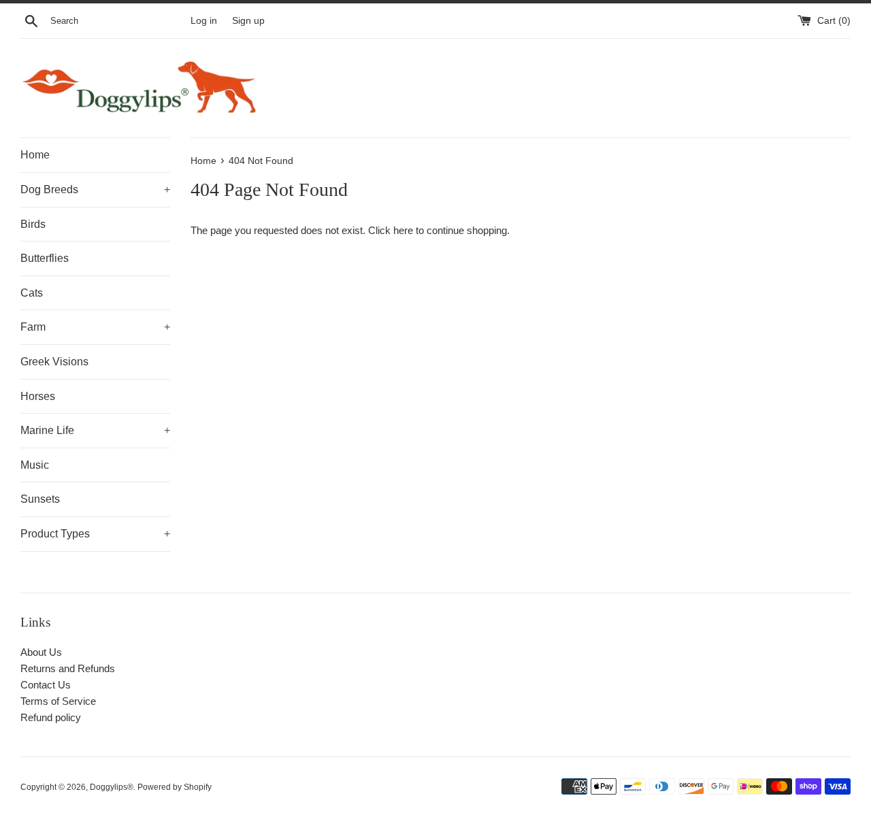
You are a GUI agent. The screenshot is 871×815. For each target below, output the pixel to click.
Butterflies (44, 258)
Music (34, 465)
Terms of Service (58, 701)
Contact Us (45, 685)
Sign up (248, 21)
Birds (33, 224)
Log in (204, 21)
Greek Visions (54, 361)
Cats (31, 293)
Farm (95, 327)
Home (35, 155)
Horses (37, 396)
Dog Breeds (95, 189)
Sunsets (40, 499)
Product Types (95, 533)
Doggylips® (111, 787)
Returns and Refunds (67, 668)
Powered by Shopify (174, 787)
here (403, 230)
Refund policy (50, 717)
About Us (41, 652)
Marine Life (95, 430)
